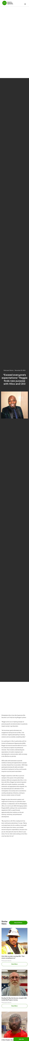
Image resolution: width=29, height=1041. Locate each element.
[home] (7, 3)
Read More (14, 964)
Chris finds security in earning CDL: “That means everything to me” (13, 957)
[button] (25, 4)
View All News (18, 923)
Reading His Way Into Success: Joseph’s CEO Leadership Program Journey (14, 999)
